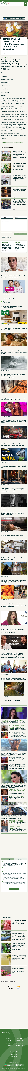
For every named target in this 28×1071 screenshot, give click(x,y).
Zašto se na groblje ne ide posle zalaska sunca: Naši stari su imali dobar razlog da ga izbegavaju (19, 202)
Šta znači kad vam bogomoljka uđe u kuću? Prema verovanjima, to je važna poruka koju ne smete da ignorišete (19, 969)
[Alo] (2, 1)
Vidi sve (14, 889)
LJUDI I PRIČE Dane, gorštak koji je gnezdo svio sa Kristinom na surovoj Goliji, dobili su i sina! (7, 246)
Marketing (14, 1054)
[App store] (19, 1065)
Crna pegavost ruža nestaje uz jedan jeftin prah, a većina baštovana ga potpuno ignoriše (19, 923)
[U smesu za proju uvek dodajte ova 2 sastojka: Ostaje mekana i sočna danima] (6, 192)
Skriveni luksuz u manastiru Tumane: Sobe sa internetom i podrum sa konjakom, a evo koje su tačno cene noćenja (20, 154)
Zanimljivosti (19, 1043)
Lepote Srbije (7, 57)
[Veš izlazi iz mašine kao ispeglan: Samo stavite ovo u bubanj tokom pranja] (6, 180)
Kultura (19, 1038)
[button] (21, 57)
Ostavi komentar (20, 233)
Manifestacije (19, 1045)
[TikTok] (19, 1033)
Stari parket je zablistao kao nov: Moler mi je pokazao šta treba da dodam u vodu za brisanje (13, 869)
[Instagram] (22, 1033)
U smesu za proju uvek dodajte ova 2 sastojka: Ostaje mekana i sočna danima (19, 190)
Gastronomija (19, 1040)
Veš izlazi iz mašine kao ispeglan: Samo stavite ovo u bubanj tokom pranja (19, 178)
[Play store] (9, 1065)
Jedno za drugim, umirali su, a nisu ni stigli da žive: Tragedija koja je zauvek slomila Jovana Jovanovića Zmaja (14, 864)
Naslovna (8, 1038)
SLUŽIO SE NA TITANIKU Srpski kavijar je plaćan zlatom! (20, 246)
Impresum (14, 1056)
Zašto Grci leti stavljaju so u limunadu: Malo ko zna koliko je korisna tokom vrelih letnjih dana (19, 957)
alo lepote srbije (18, 142)
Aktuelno (8, 1043)
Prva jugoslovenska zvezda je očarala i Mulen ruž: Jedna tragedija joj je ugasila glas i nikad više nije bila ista (14, 878)
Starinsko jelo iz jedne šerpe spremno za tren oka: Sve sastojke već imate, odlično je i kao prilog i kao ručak (14, 883)
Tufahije (10, 142)
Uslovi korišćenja (14, 1051)
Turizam (8, 1045)
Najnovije (8, 1040)
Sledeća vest (18, 242)
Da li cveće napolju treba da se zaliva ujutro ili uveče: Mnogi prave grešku (14, 873)
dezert (4, 142)
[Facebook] (16, 1033)
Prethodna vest (6, 242)
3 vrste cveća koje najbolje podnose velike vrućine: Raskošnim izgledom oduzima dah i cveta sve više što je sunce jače (19, 946)
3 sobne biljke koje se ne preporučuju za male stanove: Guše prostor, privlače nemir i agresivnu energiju (19, 166)
